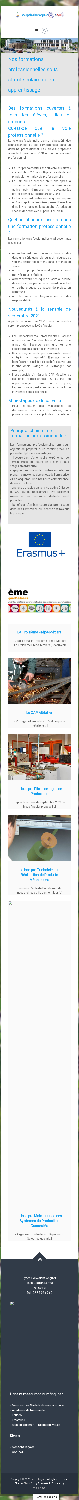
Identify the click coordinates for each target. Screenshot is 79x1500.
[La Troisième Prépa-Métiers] (39, 600)
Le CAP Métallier (39, 712)
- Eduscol (16, 1415)
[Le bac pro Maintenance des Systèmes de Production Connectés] (39, 1053)
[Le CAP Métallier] (39, 680)
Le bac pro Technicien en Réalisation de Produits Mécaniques (39, 875)
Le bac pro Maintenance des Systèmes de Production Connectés (39, 1221)
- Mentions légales (22, 1447)
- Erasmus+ (18, 1420)
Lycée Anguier (39, 1479)
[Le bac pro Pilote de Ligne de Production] (39, 756)
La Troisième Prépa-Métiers (39, 632)
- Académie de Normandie (27, 1410)
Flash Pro (29, 1483)
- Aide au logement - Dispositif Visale (35, 1425)
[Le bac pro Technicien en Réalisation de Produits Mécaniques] (39, 837)
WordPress (39, 1487)
